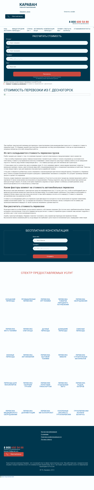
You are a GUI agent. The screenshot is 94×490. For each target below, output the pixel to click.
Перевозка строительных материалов (80, 357)
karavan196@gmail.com (11, 451)
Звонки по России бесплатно (12, 449)
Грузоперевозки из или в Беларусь (81, 412)
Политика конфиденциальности (51, 437)
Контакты (86, 29)
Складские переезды (10, 300)
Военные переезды (10, 356)
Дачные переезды (45, 330)
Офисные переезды (80, 330)
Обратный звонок (17, 16)
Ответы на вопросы (67, 29)
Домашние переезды (63, 330)
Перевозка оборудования (80, 300)
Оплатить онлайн (69, 12)
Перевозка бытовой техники (45, 357)
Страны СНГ (29, 29)
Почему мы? (60, 29)
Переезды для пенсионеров (10, 384)
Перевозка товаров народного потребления (63, 302)
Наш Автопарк (7, 29)
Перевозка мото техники (10, 330)
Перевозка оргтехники (45, 300)
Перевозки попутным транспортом (45, 385)
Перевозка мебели (63, 356)
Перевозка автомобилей (28, 356)
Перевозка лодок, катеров (80, 385)
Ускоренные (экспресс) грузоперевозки (63, 412)
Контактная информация (49, 432)
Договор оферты (46, 439)
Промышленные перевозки (28, 300)
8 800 (79, 22)
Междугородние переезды (18, 29)
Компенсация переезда (49, 29)
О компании (44, 434)
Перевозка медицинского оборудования (10, 412)
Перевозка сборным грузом (27, 385)
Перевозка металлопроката (46, 412)
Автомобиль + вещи (39, 29)
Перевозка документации (28, 412)
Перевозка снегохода (28, 330)
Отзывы (77, 29)
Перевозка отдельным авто (63, 385)
